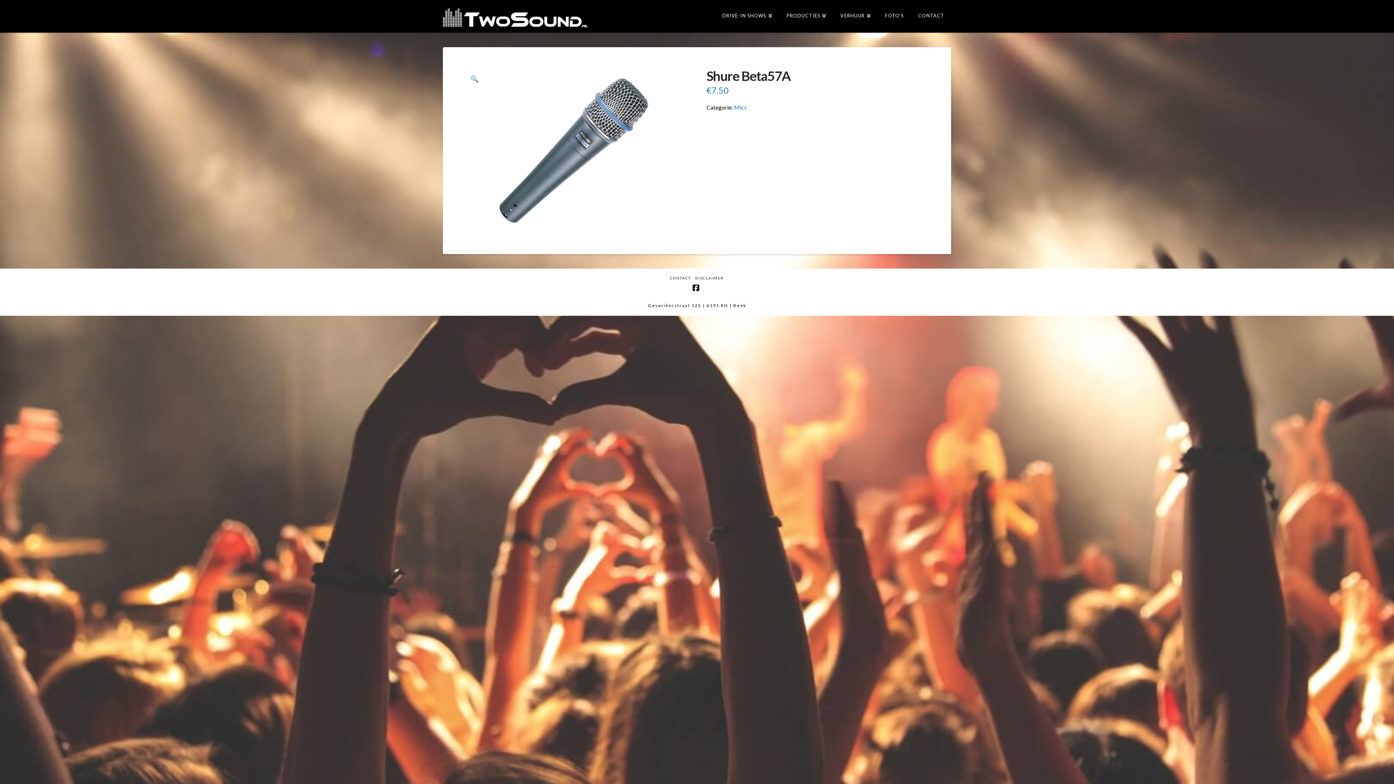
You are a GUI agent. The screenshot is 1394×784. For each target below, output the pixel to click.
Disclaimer (709, 278)
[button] (475, 79)
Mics (740, 107)
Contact (680, 278)
